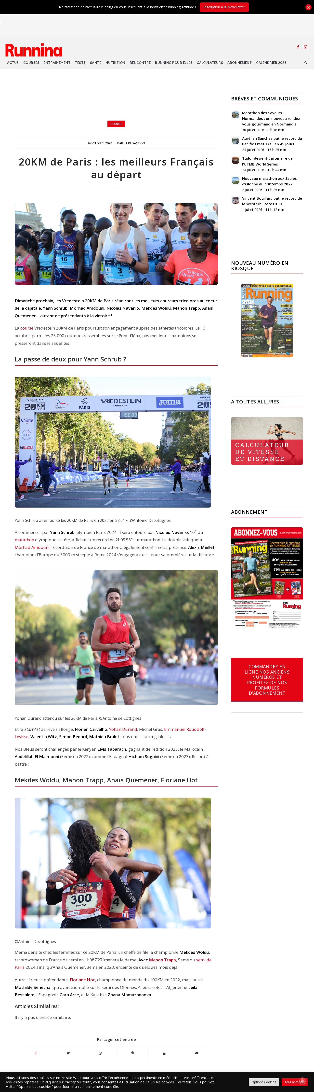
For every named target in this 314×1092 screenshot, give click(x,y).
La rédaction (134, 143)
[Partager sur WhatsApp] (100, 1053)
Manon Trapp (162, 960)
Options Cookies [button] (264, 1082)
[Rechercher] (305, 62)
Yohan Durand (123, 729)
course (26, 328)
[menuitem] (13, 62)
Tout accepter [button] (295, 1082)
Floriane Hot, (83, 979)
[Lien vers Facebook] (298, 46)
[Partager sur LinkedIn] (165, 1053)
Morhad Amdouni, (33, 547)
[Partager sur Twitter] (68, 1053)
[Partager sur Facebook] (36, 1053)
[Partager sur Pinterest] (132, 1053)
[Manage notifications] (302, 1081)
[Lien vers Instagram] (305, 46)
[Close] (308, 7)
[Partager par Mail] (197, 1053)
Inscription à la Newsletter (224, 7)
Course (116, 124)
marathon (24, 539)
